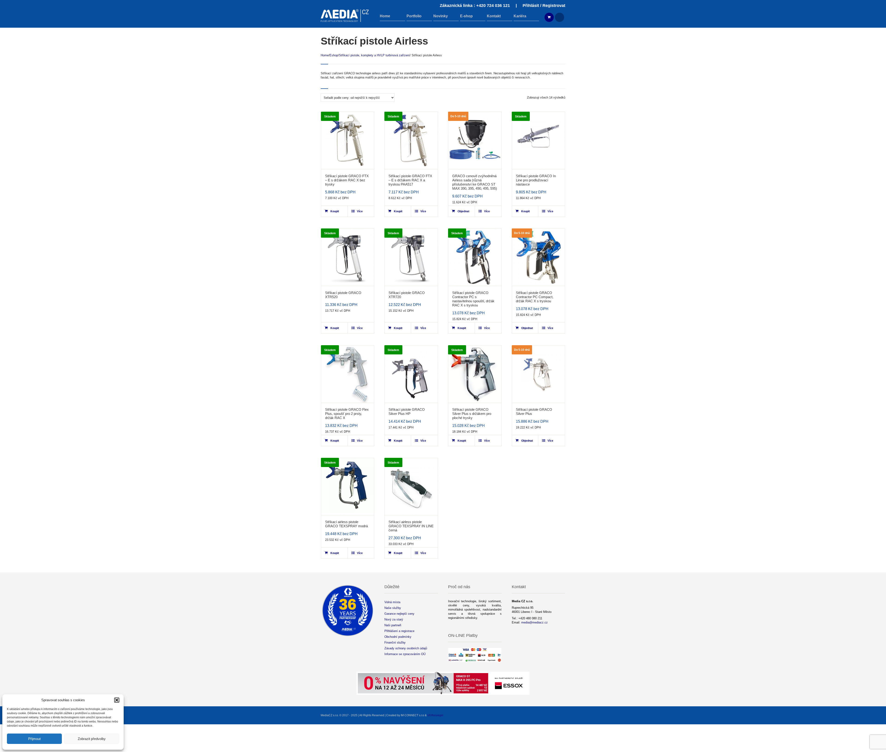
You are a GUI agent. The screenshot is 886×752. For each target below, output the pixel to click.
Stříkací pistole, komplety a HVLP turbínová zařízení (374, 55)
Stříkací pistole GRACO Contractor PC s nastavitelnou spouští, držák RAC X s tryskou (473, 299)
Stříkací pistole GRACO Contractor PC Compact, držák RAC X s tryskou (534, 297)
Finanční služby (395, 642)
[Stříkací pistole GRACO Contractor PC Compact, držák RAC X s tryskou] (538, 257)
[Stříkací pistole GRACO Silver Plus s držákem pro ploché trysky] (474, 374)
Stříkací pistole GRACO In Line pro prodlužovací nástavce (536, 180)
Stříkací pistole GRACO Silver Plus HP (407, 411)
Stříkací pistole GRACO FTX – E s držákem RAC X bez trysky (347, 180)
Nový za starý (393, 619)
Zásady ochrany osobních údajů (405, 648)
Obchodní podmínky (397, 636)
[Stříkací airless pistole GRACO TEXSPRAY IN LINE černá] (411, 486)
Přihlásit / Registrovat (544, 5)
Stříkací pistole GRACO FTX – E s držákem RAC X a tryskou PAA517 (410, 180)
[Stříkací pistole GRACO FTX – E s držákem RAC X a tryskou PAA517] (411, 140)
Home (325, 55)
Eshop (333, 55)
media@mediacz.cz (534, 622)
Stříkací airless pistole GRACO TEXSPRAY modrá (346, 524)
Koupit (334, 211)
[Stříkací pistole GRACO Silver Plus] (538, 374)
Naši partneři (392, 625)
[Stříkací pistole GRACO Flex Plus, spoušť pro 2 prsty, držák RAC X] (347, 374)
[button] (116, 700)
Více (360, 211)
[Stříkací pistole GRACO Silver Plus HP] (411, 374)
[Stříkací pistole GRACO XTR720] (411, 257)
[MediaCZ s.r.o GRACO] (345, 15)
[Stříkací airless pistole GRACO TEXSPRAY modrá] (347, 486)
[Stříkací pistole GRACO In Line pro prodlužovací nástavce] (538, 140)
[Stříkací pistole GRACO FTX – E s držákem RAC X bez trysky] (347, 140)
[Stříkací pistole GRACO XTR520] (347, 257)
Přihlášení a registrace (399, 631)
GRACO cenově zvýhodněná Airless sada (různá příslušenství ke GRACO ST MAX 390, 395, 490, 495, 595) (474, 182)
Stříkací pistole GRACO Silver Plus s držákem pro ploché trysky (471, 413)
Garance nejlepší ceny (399, 613)
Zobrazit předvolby (92, 739)
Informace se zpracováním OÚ (404, 654)
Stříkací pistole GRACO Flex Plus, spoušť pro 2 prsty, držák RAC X (347, 413)
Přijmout (34, 739)
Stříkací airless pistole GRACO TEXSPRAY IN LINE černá (411, 526)
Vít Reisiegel (435, 715)
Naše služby (392, 608)
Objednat (463, 211)
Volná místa (392, 602)
